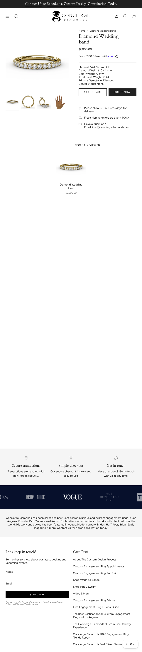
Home (82, 30)
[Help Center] (116, 16)
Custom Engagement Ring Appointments (98, 566)
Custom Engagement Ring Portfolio (95, 573)
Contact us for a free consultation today (82, 528)
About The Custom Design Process (94, 559)
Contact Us (33, 3)
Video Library (81, 593)
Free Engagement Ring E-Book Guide (96, 607)
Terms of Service (24, 604)
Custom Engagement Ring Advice (94, 600)
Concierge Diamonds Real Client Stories (97, 644)
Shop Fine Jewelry (84, 586)
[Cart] (134, 16)
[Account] (125, 16)
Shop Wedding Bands (86, 580)
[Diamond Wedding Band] (71, 166)
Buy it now (122, 92)
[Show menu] (7, 16)
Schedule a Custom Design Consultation (77, 3)
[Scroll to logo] (34, 497)
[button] (16, 16)
